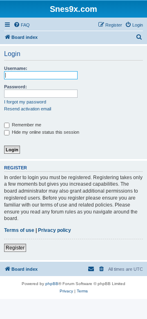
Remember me (26, 124)
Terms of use (19, 230)
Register (15, 248)
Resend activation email (27, 108)
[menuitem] (21, 25)
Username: (15, 68)
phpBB (51, 283)
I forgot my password (25, 101)
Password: (15, 86)
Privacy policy (54, 230)
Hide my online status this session (45, 132)
